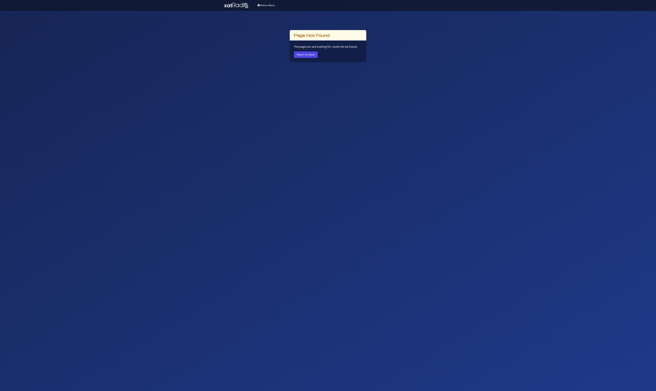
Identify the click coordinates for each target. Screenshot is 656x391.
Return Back (267, 5)
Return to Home (306, 54)
